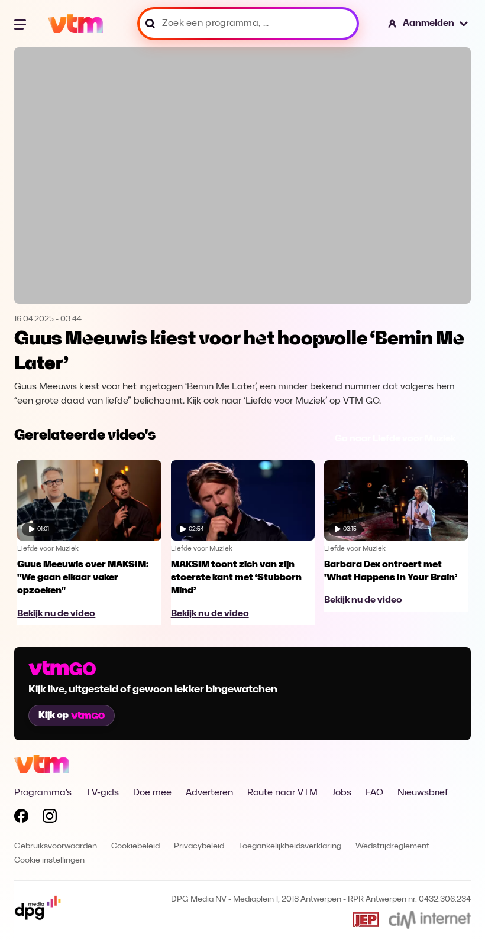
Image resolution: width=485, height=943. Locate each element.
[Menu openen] (21, 24)
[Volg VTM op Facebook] (21, 818)
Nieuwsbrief (422, 793)
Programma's (43, 793)
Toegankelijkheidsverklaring (289, 846)
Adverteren (209, 793)
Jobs (341, 793)
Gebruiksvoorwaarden (55, 846)
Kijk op (53, 715)
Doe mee (152, 793)
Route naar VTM (282, 793)
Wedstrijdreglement (392, 846)
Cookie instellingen (49, 860)
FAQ (374, 793)
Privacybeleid (199, 846)
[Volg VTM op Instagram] (50, 818)
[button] (428, 24)
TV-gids (102, 793)
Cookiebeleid (135, 846)
